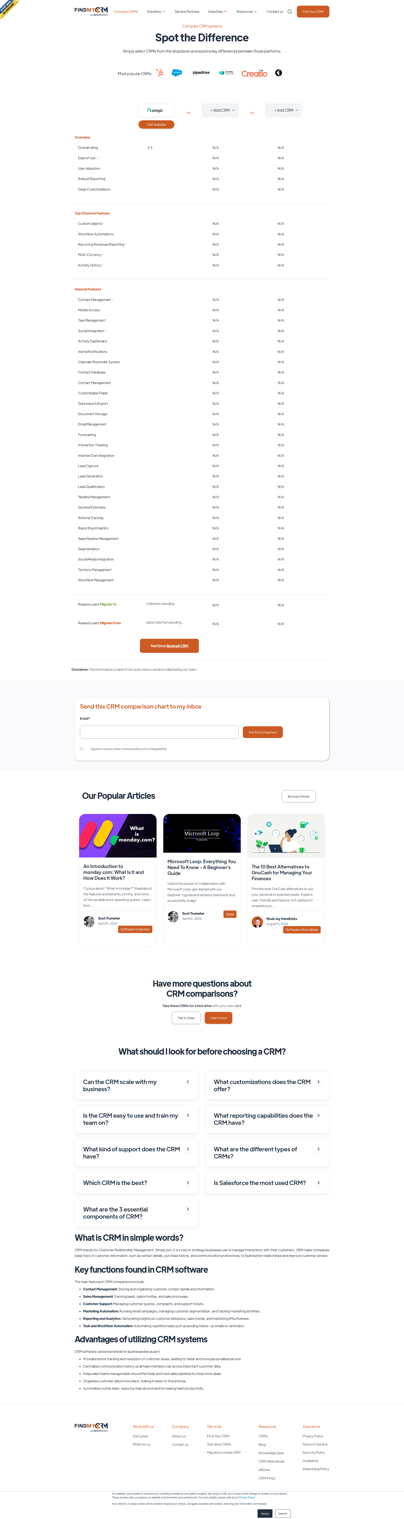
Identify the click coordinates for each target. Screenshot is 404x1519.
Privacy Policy (247, 1497)
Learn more (218, 1018)
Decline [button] (283, 1513)
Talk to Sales (186, 1018)
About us (178, 1436)
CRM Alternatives (271, 1461)
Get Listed (140, 1436)
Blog (262, 1444)
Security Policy (314, 1452)
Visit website (156, 124)
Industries (215, 11)
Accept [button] (265, 1513)
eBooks (264, 1469)
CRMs (263, 1436)
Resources (245, 11)
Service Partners (187, 11)
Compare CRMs (126, 11)
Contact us (275, 11)
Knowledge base (271, 1453)
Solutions (154, 11)
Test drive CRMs (219, 1444)
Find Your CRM (313, 11)
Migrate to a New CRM (224, 1452)
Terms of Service (315, 1444)
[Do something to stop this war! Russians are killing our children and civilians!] (9, 9)
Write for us (141, 1444)
